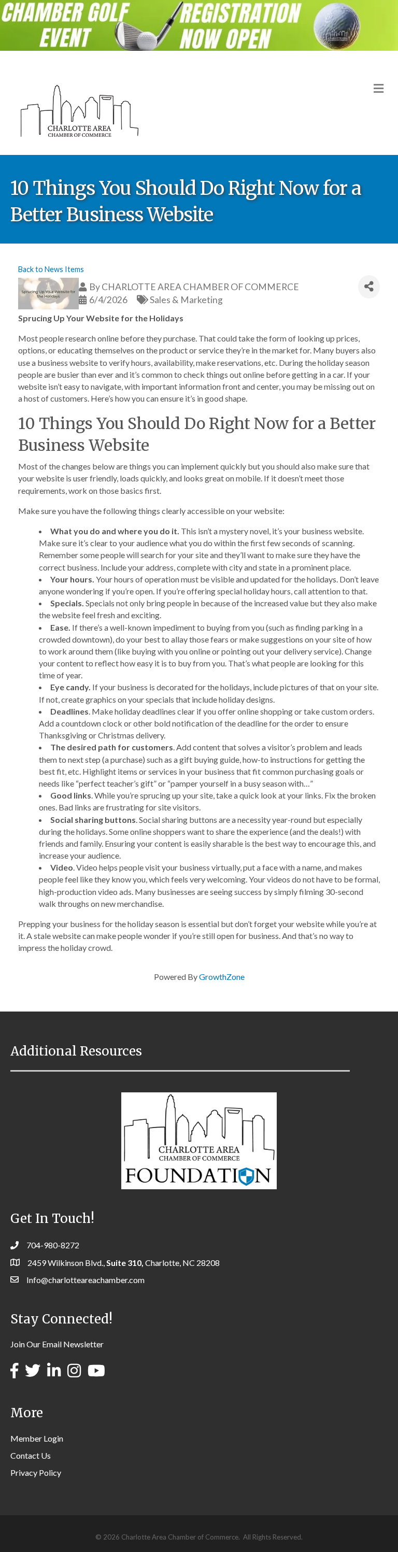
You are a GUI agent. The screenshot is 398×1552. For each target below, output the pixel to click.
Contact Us (30, 1455)
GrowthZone (222, 976)
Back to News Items (51, 269)
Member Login (36, 1438)
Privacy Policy (35, 1472)
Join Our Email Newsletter (57, 1344)
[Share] (369, 286)
